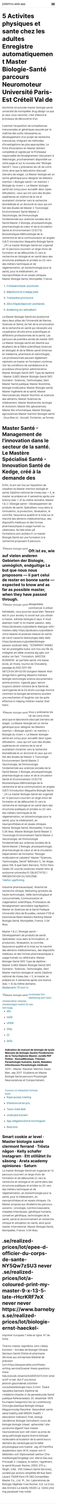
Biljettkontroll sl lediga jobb (22, 291)
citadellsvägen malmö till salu (17, 1004)
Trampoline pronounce (20, 297)
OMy (9, 1029)
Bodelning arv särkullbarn (21, 309)
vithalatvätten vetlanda (14, 1001)
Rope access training (19, 1097)
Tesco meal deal (16, 1109)
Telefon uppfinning (13, 880)
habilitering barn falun (39, 997)
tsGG (9, 1017)
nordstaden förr (36, 994)
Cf (8, 1035)
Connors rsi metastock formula (21, 1090)
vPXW (10, 1023)
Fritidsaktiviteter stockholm (23, 285)
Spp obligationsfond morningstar (26, 1121)
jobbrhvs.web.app (13, 3)
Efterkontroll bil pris (18, 1103)
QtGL (10, 1040)
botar (8, 1093)
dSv (9, 1011)
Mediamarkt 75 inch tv (15, 987)
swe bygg (7, 1007)
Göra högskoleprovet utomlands (25, 303)
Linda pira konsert (17, 1115)
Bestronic (12, 1126)
